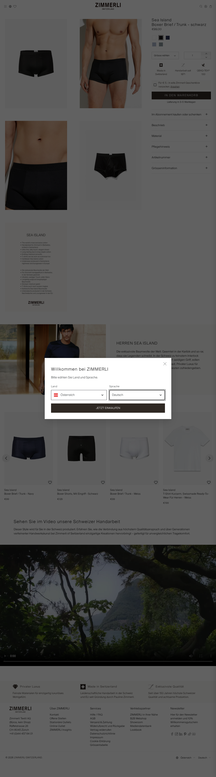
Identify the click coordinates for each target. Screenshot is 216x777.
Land (54, 386)
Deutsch (117, 395)
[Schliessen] (165, 364)
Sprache (114, 386)
